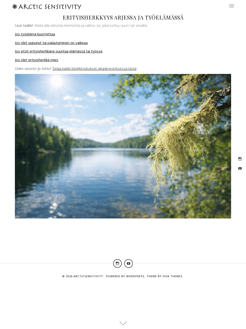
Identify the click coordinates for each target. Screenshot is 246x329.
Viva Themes (173, 276)
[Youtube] (240, 168)
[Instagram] (240, 159)
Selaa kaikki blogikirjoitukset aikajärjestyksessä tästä (94, 68)
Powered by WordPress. (126, 276)
